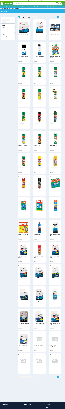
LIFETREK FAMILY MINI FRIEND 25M (23, 323)
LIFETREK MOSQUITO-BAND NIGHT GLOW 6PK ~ (23, 302)
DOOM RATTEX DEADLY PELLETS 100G (23, 235)
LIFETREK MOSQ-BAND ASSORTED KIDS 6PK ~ (55, 324)
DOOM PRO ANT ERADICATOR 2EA (39, 345)
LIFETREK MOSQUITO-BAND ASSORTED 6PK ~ (38, 279)
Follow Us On (48, 404)
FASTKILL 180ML (36, 123)
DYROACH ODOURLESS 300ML (54, 167)
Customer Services (4, 404)
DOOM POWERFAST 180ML (38, 78)
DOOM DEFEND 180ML (37, 145)
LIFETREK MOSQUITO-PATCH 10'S (39, 301)
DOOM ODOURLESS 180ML (54, 145)
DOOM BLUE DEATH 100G (53, 212)
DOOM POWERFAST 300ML (22, 78)
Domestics (12, 8)
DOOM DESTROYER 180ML (53, 123)
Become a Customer (53, 6)
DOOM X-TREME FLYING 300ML (54, 78)
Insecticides (17, 8)
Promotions (30, 6)
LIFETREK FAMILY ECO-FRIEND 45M (23, 345)
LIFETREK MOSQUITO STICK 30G (23, 56)
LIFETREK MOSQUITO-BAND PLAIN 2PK (23, 279)
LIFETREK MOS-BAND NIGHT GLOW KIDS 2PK (23, 257)
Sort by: (24, 17)
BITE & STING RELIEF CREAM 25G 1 (55, 34)
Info (59, 6)
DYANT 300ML (36, 167)
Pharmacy (2, 6)
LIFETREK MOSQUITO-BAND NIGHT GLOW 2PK (55, 279)
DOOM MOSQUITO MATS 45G (22, 212)
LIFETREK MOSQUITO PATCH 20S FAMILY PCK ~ (23, 35)
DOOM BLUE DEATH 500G (37, 234)
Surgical (10, 6)
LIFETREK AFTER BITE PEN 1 (38, 34)
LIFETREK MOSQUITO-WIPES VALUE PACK (55, 235)
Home (2, 8)
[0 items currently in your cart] (63, 3)
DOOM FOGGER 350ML (21, 167)
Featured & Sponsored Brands (39, 6)
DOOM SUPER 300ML (21, 123)
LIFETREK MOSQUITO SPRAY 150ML (39, 56)
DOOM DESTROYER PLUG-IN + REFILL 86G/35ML (55, 57)
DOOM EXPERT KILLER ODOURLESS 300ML (55, 368)
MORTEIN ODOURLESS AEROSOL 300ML (38, 257)
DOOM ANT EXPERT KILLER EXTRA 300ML (39, 368)
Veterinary (15, 6)
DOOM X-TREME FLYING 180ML (22, 145)
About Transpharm (27, 404)
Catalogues (47, 6)
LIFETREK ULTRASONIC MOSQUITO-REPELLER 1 (55, 302)
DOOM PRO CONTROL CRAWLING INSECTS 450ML (23, 368)
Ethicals (7, 6)
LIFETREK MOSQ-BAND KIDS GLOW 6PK (39, 324)
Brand (3, 25)
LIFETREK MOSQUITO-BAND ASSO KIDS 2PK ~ (55, 257)
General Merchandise (23, 6)
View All (8, 38)
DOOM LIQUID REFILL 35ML (38, 212)
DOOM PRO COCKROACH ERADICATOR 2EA (53, 346)
